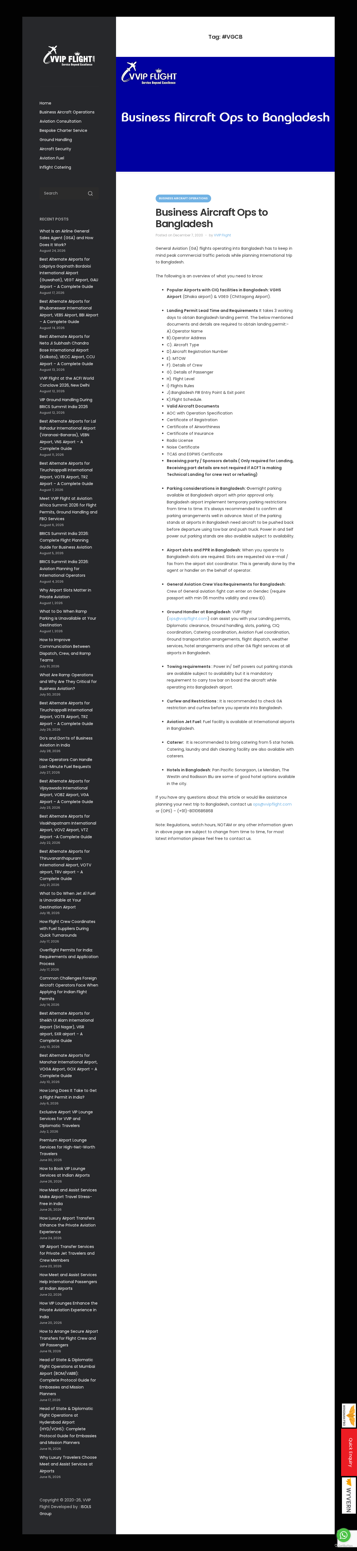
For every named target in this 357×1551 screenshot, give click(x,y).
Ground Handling (56, 139)
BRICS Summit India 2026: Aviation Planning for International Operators (64, 568)
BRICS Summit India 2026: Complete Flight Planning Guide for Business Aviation (66, 540)
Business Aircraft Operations (67, 112)
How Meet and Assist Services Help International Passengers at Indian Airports (68, 1281)
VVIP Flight (222, 235)
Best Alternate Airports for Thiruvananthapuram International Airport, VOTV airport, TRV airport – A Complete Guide (65, 865)
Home (45, 103)
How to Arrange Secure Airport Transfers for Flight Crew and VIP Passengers (69, 1338)
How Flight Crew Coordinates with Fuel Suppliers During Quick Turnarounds (67, 928)
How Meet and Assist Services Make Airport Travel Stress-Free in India (68, 1196)
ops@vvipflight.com (188, 618)
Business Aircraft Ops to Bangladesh (212, 218)
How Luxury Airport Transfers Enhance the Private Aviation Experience (68, 1225)
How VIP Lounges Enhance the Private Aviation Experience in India (69, 1310)
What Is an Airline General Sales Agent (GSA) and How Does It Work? (66, 238)
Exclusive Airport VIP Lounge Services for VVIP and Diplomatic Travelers (66, 1118)
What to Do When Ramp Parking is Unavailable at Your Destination (68, 618)
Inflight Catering (55, 167)
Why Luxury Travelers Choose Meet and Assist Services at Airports (68, 1464)
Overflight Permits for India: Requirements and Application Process (69, 956)
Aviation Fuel (52, 158)
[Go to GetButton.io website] (344, 1545)
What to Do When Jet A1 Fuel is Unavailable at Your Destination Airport (67, 900)
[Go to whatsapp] (344, 1535)
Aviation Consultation (60, 121)
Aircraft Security (55, 149)
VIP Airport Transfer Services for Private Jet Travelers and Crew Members (67, 1253)
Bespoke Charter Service (63, 130)
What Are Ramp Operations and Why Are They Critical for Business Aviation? (68, 681)
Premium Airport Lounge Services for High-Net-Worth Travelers (67, 1147)
